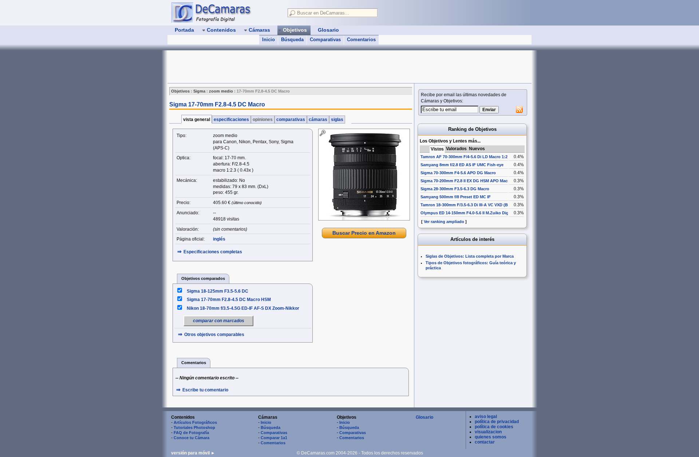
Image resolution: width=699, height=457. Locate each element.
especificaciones (231, 119)
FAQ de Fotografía (191, 432)
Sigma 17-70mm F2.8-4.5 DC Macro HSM (229, 299)
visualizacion (488, 431)
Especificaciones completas (212, 251)
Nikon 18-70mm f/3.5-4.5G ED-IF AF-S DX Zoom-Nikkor (243, 308)
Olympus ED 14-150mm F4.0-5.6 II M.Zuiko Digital (467, 213)
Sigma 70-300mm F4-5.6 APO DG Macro (458, 173)
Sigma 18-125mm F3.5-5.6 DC (217, 291)
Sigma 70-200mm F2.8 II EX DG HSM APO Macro (466, 181)
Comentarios (361, 39)
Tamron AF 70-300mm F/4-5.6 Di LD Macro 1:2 (464, 157)
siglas (337, 119)
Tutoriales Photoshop (194, 427)
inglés (219, 239)
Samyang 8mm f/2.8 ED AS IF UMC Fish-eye (461, 165)
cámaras (318, 119)
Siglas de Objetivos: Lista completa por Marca (470, 256)
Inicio (268, 39)
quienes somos (490, 437)
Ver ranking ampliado (444, 221)
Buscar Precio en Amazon (364, 233)
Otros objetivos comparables (214, 334)
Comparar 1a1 (274, 437)
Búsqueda (292, 39)
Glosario (424, 417)
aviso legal (486, 416)
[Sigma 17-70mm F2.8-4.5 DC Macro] (364, 174)
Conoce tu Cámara (191, 437)
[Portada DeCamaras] (225, 12)
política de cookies (494, 426)
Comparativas (325, 39)
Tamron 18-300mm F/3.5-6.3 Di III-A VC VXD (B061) (468, 205)
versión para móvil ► (193, 453)
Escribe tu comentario (205, 389)
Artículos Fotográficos (195, 422)
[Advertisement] (300, 66)
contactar (485, 442)
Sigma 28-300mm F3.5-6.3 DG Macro (454, 189)
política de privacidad (497, 421)
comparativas (290, 119)
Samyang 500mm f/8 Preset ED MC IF (455, 197)
